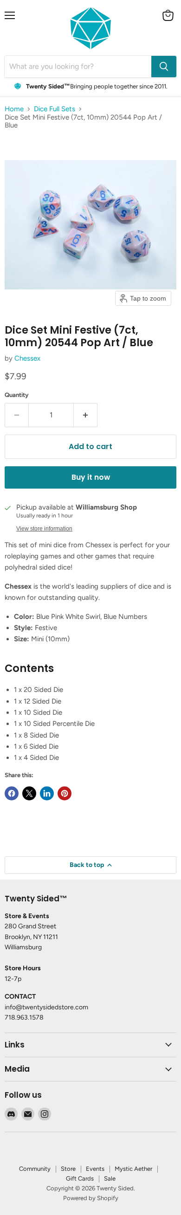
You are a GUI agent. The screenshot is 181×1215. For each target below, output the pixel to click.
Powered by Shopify (90, 1198)
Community (35, 1168)
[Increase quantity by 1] (85, 415)
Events (95, 1168)
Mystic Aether (133, 1168)
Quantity (17, 394)
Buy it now (90, 477)
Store (68, 1168)
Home (14, 109)
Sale (110, 1178)
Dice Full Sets (54, 109)
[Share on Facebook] (12, 793)
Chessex (27, 358)
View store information (44, 528)
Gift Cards (80, 1178)
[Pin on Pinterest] (64, 793)
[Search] (163, 66)
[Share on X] (29, 793)
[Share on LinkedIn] (47, 793)
